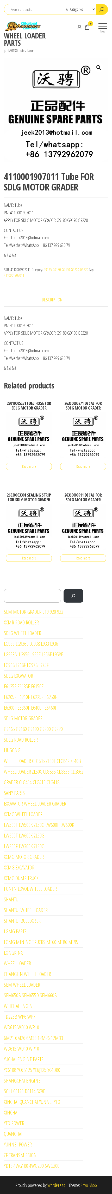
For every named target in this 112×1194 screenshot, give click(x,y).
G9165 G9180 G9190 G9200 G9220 (65, 269)
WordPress (56, 1185)
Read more (29, 466)
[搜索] (73, 596)
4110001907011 (14, 275)
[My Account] (79, 27)
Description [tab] (52, 299)
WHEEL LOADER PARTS (24, 39)
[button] (98, 67)
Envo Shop (89, 1185)
